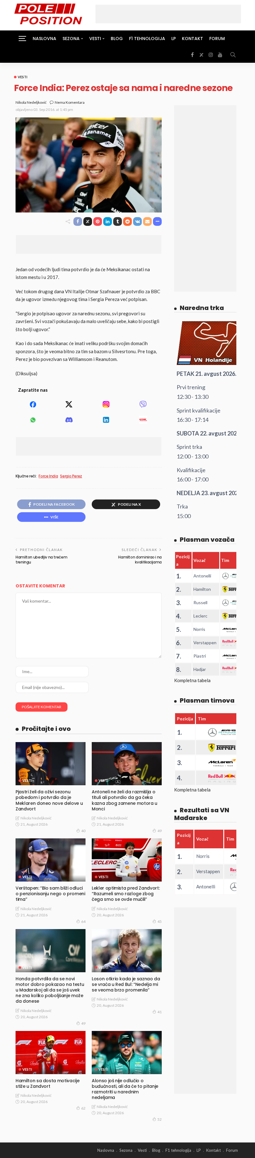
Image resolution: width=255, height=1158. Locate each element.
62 (83, 1108)
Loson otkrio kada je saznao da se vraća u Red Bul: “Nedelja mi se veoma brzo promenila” (126, 984)
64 (83, 921)
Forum (217, 38)
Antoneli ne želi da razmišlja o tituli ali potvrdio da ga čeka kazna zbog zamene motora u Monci (124, 800)
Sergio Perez (71, 476)
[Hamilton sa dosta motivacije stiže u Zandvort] (51, 1052)
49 (159, 830)
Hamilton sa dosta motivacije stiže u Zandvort (47, 1083)
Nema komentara (70, 102)
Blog (117, 38)
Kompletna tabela (192, 680)
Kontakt (192, 38)
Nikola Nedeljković (31, 102)
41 (159, 1012)
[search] (233, 55)
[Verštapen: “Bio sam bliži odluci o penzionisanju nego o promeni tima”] (51, 860)
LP (173, 38)
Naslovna (44, 38)
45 (159, 921)
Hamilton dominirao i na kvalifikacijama (140, 559)
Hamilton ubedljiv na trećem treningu (41, 559)
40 (83, 830)
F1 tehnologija (147, 38)
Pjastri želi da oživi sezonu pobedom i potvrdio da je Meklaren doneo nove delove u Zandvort (49, 800)
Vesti (22, 77)
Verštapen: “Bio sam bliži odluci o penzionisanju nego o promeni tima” (50, 893)
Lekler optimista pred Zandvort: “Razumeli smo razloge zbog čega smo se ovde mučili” (126, 893)
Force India (48, 476)
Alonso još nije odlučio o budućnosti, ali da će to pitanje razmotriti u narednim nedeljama (125, 1089)
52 (159, 1119)
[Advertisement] (168, 14)
